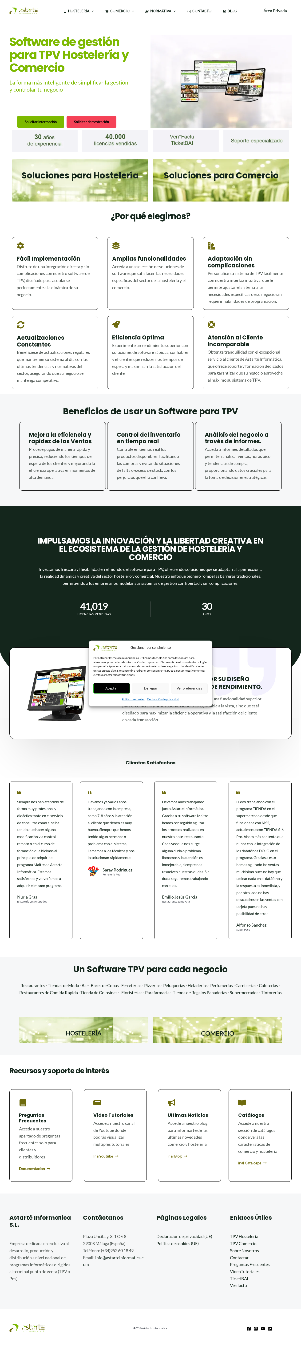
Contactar (239, 1257)
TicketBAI (239, 1278)
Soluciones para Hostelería (80, 175)
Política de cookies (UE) (177, 1243)
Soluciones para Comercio (221, 175)
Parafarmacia (157, 992)
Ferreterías (131, 985)
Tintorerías (271, 992)
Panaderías (217, 992)
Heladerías (198, 985)
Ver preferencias (189, 688)
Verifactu (238, 1285)
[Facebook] (249, 1329)
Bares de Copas (105, 985)
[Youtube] (263, 1329)
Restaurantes (32, 985)
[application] (91, 11)
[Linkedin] (270, 1329)
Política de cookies (133, 699)
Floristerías (132, 992)
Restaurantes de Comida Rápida (48, 992)
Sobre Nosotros (244, 1250)
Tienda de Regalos (189, 992)
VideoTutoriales (245, 1271)
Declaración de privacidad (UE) (184, 1236)
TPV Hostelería (244, 1236)
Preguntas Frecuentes (250, 1264)
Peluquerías (174, 985)
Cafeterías (268, 985)
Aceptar (111, 688)
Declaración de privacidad (163, 699)
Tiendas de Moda (63, 985)
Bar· (85, 985)
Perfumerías (221, 985)
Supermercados (244, 992)
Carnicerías (245, 985)
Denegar (150, 688)
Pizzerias (152, 985)
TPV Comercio (243, 1243)
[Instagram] (256, 1329)
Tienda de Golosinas (98, 992)
